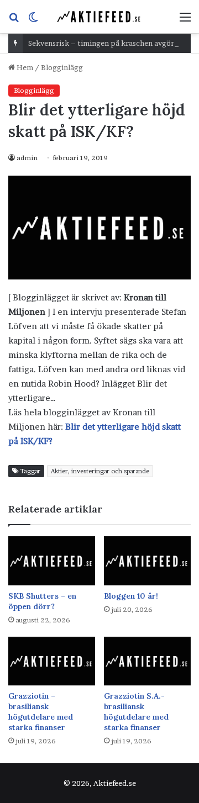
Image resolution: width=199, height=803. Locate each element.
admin (27, 158)
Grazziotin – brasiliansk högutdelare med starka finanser (40, 711)
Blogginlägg (62, 67)
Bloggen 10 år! (131, 596)
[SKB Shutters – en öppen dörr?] (51, 560)
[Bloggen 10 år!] (147, 560)
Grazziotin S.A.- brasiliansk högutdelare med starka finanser (136, 711)
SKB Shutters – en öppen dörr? (42, 601)
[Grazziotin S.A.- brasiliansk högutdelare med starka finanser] (147, 661)
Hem (24, 67)
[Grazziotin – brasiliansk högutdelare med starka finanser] (51, 661)
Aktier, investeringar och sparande (100, 471)
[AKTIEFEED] (99, 16)
